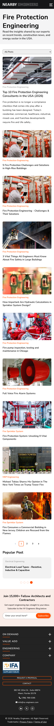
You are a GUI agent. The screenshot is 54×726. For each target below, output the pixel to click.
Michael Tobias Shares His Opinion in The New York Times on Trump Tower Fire (25, 483)
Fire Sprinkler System (13, 431)
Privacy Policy (26, 722)
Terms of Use (40, 722)
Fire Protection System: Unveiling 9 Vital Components (25, 437)
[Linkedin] (21, 708)
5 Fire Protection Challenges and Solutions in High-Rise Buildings (26, 166)
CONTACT (27, 683)
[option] (27, 568)
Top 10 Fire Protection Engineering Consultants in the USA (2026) (25, 94)
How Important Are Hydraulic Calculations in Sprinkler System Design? (27, 303)
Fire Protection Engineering (15, 87)
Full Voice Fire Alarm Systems (19, 393)
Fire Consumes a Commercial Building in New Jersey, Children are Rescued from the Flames (26, 530)
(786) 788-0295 (28, 698)
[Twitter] (27, 708)
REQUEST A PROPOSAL (27, 678)
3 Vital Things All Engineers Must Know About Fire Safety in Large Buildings (24, 258)
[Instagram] (32, 708)
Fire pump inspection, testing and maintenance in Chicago (21, 349)
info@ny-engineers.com (28, 702)
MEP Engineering (11, 477)
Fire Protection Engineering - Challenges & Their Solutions (26, 212)
